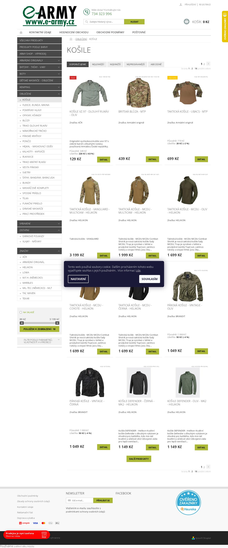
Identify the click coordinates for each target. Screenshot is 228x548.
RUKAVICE (28, 156)
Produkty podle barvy (34, 47)
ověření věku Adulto (24, 546)
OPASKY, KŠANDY (32, 115)
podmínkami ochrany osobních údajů (85, 511)
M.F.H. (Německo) (33, 277)
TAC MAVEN (29, 293)
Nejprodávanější (136, 64)
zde (138, 270)
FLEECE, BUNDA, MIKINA (36, 105)
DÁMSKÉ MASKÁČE (33, 208)
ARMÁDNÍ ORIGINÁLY (31, 60)
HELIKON (28, 267)
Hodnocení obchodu (73, 32)
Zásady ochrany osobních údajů (33, 501)
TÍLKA (26, 198)
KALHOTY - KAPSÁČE (34, 151)
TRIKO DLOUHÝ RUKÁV (35, 125)
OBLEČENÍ (25, 93)
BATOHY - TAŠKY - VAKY (32, 67)
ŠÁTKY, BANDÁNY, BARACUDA (39, 177)
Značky (24, 250)
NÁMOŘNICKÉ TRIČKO (35, 130)
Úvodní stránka (21, 32)
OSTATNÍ (24, 230)
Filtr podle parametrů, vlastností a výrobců (38, 341)
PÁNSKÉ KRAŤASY (32, 136)
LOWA (26, 272)
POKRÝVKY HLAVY (32, 110)
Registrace (205, 4)
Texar (26, 298)
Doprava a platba (26, 517)
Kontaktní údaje (40, 32)
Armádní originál (33, 262)
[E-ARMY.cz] (50, 16)
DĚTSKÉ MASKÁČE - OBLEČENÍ (36, 80)
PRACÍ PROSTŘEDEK (33, 213)
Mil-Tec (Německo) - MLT (37, 288)
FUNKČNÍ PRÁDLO (32, 203)
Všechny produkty (31, 40)
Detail (104, 159)
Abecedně (156, 64)
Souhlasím (150, 279)
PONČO (27, 141)
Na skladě (28, 312)
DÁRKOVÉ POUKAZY (33, 236)
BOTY (23, 73)
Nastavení (78, 279)
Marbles (28, 282)
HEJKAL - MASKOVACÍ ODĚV (38, 146)
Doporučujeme (77, 64)
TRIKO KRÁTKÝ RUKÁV (34, 162)
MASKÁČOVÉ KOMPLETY (36, 188)
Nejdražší (115, 64)
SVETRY (27, 172)
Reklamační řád (25, 512)
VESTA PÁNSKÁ (31, 167)
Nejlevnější (98, 64)
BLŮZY (26, 120)
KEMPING (25, 87)
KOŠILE (27, 99)
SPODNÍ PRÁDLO (32, 193)
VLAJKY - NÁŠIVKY (32, 241)
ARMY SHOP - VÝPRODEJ (33, 53)
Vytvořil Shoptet (203, 538)
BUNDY (27, 182)
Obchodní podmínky (110, 32)
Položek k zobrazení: (39, 329)
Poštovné (139, 32)
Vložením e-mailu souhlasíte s (85, 510)
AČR (25, 256)
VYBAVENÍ (25, 223)
